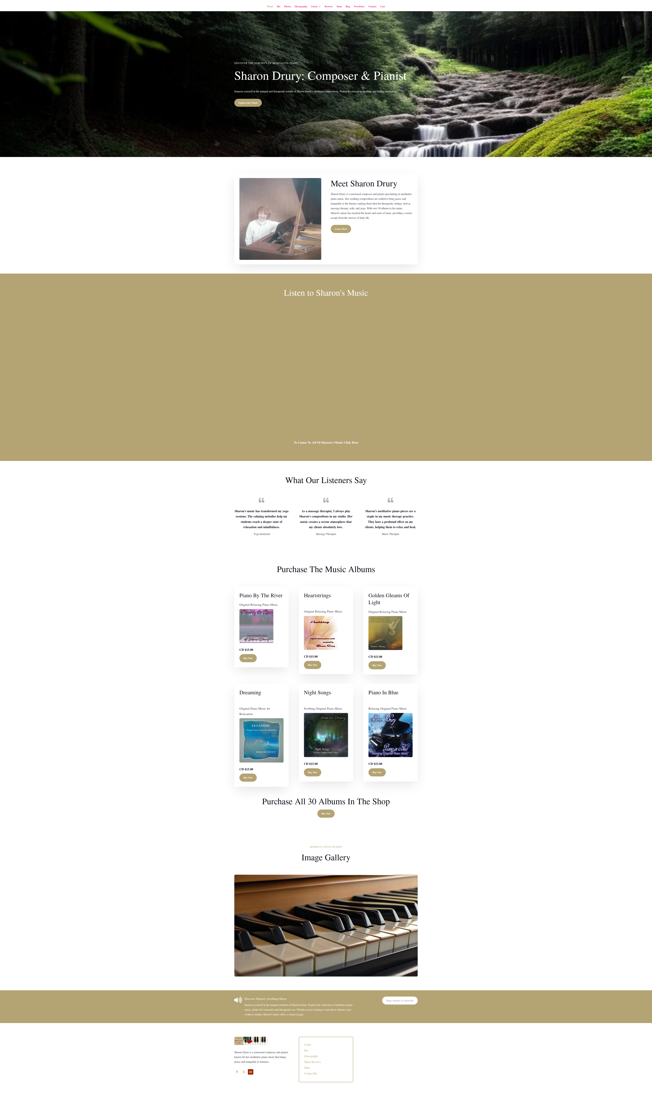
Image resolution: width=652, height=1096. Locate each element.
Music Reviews (312, 1062)
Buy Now (248, 658)
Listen (314, 6)
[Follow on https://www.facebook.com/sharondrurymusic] (237, 1072)
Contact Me (310, 1073)
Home (270, 6)
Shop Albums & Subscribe (400, 1000)
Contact (372, 6)
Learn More (341, 229)
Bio (278, 6)
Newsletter (359, 6)
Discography (301, 6)
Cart (382, 6)
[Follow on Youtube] (250, 1072)
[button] (274, 332)
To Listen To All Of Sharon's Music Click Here (326, 442)
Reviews (329, 6)
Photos (287, 6)
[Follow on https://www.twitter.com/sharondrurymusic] (244, 1072)
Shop (339, 6)
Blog (348, 6)
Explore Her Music (248, 103)
